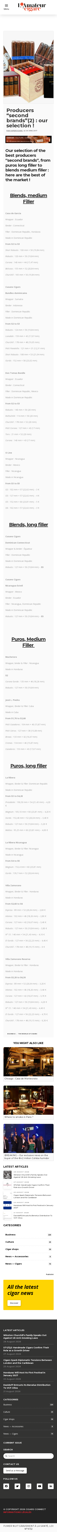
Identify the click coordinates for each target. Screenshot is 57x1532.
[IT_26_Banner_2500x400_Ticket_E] (28, 139)
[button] (6, 7)
